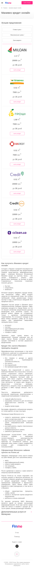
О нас (17, 532)
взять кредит (27, 2)
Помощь (17, 536)
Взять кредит (17, 70)
